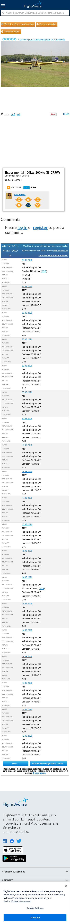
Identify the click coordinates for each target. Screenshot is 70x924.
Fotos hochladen (47, 24)
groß (13, 114)
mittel (6, 114)
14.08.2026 (27, 577)
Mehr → (15, 763)
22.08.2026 (27, 286)
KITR (42, 588)
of (30, 187)
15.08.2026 (27, 524)
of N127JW (14, 187)
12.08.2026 (27, 709)
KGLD (43, 271)
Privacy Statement (21, 901)
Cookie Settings (35, 908)
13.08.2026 (27, 656)
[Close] (66, 886)
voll (18, 114)
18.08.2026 (27, 471)
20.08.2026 (27, 313)
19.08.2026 (27, 445)
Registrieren (39, 773)
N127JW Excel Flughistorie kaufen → (48, 763)
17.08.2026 (27, 498)
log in (22, 227)
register (40, 227)
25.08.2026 (27, 260)
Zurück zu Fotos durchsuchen (19, 24)
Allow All (35, 917)
